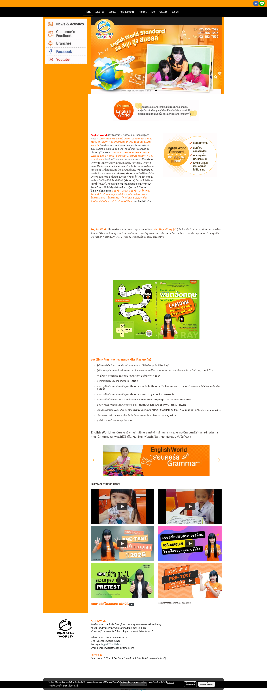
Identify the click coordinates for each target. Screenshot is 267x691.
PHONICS (143, 11)
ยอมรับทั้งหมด (206, 684)
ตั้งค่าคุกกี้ (190, 684)
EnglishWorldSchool (111, 644)
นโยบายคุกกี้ (73, 685)
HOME (88, 11)
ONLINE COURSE (127, 11)
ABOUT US (99, 11)
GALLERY (163, 11)
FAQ (153, 11)
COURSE (112, 11)
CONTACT (176, 11)
